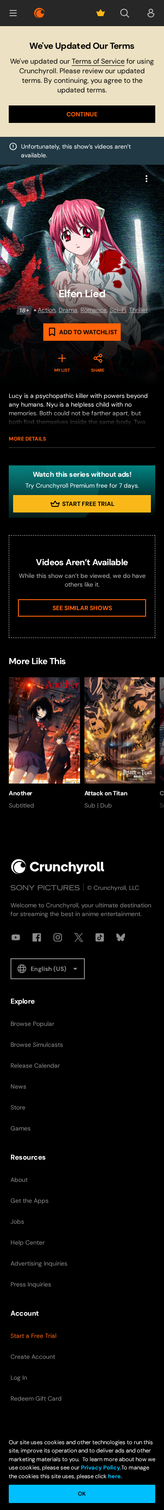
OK (82, 1493)
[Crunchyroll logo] (39, 13)
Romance (93, 310)
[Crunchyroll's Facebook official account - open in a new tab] (36, 937)
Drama (68, 310)
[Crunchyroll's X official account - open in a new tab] (78, 937)
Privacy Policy (100, 1467)
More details (27, 438)
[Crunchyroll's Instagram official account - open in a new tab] (57, 937)
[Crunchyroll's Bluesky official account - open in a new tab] (120, 937)
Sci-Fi (118, 310)
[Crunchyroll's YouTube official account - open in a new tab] (15, 937)
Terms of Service (98, 61)
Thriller (138, 310)
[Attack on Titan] (120, 743)
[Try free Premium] (101, 13)
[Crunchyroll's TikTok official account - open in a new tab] (99, 937)
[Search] (125, 13)
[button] (13, 13)
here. (114, 1476)
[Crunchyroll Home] (57, 866)
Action (47, 310)
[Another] (44, 743)
